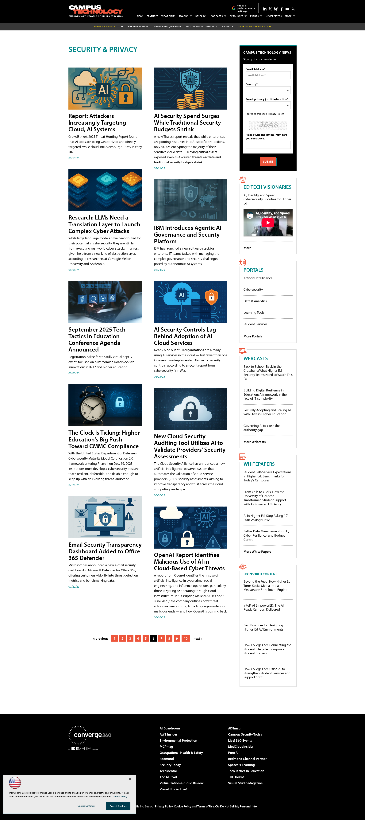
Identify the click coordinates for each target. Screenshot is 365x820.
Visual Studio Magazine (245, 783)
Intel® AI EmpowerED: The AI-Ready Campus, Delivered (264, 607)
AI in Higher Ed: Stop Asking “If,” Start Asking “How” (265, 517)
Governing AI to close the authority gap (262, 427)
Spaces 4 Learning (241, 765)
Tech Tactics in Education (246, 771)
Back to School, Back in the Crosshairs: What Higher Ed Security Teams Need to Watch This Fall (268, 372)
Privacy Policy (276, 113)
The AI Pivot (168, 777)
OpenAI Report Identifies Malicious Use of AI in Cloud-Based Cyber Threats (189, 561)
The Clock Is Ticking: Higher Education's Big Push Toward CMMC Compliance (104, 439)
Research (201, 16)
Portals (253, 269)
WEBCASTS (256, 358)
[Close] (130, 779)
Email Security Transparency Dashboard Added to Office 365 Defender (105, 551)
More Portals (253, 336)
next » (198, 638)
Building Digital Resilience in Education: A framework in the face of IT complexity (265, 394)
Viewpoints (168, 16)
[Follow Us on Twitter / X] (270, 8)
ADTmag (234, 728)
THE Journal (236, 777)
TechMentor (168, 771)
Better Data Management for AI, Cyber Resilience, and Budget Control (266, 535)
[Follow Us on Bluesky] (276, 9)
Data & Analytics (255, 301)
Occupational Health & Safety (181, 752)
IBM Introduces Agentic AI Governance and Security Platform (187, 234)
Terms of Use (205, 806)
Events (254, 16)
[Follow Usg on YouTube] (287, 9)
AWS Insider (168, 734)
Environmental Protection (178, 740)
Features (152, 16)
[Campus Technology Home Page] (96, 11)
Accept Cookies (118, 805)
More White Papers (257, 551)
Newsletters (274, 16)
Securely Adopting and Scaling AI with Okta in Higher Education (267, 412)
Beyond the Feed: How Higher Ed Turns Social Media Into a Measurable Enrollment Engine (267, 585)
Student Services (255, 324)
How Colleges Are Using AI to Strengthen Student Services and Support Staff (267, 673)
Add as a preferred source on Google (246, 8)
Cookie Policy (182, 806)
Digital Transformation (201, 26)
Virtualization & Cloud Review (181, 783)
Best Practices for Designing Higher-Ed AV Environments (263, 627)
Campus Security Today (245, 734)
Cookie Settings (86, 805)
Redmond (167, 758)
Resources (236, 16)
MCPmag (166, 746)
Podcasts (217, 16)
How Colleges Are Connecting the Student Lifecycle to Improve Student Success (267, 649)
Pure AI (233, 752)
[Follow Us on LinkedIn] (265, 8)
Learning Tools (254, 312)
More (288, 16)
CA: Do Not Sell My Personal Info (236, 806)
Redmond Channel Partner (247, 758)
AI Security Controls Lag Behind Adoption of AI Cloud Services (185, 335)
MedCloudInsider (240, 746)
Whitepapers (259, 463)
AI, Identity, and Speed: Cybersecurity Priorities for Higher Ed (267, 199)
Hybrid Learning (138, 26)
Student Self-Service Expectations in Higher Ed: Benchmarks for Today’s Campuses (267, 476)
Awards (183, 16)
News (140, 16)
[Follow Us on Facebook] (281, 9)
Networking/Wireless (167, 26)
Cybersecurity (253, 289)
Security (227, 26)
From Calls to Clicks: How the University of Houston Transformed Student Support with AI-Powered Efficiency (265, 498)
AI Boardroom (170, 728)
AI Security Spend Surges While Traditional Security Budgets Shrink (187, 122)
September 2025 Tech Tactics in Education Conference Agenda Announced (96, 339)
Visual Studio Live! (173, 789)
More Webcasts (255, 442)
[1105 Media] (91, 770)
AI (122, 26)
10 (186, 638)
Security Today (170, 765)
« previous (100, 638)
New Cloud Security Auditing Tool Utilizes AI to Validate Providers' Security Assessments (189, 446)
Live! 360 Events (240, 740)
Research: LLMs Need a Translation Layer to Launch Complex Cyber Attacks (104, 223)
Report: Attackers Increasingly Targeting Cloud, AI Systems (97, 122)
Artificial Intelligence (258, 278)
